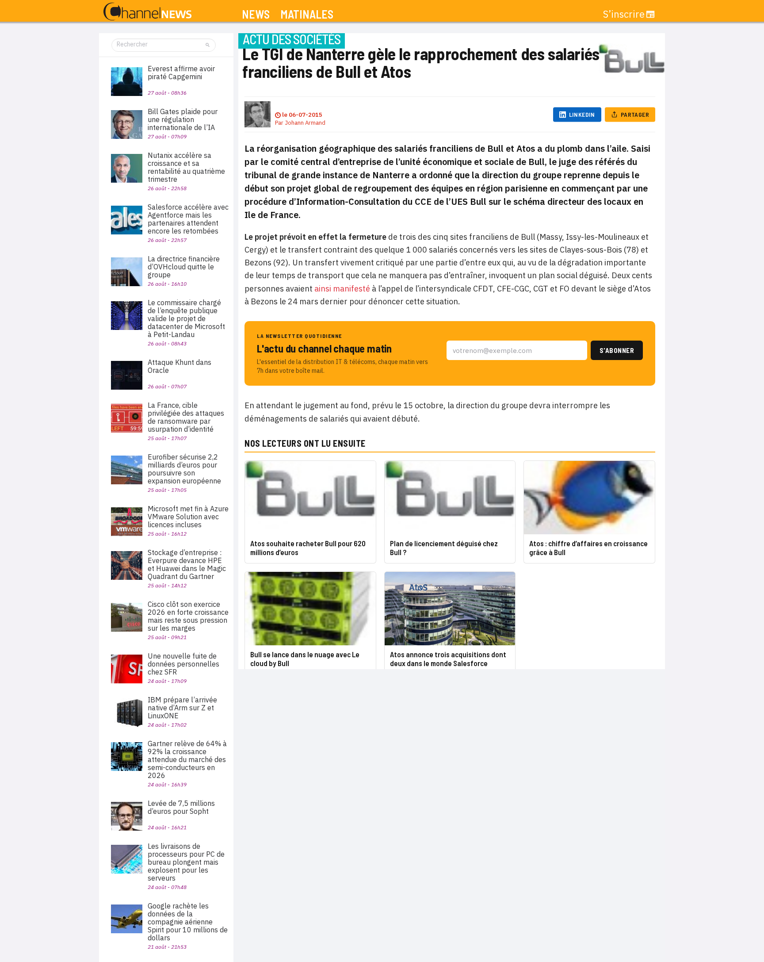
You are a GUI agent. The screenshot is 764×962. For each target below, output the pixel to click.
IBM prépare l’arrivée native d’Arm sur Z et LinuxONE (182, 707)
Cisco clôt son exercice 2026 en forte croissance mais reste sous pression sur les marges (188, 616)
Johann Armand (305, 122)
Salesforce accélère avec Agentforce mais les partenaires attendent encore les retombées (188, 219)
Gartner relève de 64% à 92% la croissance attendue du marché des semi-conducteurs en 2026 (187, 759)
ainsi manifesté (342, 289)
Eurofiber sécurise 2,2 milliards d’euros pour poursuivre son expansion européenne (184, 468)
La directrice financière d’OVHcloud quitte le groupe (184, 266)
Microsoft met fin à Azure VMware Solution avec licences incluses (188, 516)
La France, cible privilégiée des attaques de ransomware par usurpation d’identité (186, 417)
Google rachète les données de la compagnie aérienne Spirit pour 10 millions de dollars (188, 921)
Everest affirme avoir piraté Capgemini (181, 72)
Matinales (306, 14)
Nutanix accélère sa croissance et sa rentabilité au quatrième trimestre (186, 167)
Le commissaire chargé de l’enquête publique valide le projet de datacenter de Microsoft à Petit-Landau (186, 318)
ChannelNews (147, 12)
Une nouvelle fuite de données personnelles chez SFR (183, 664)
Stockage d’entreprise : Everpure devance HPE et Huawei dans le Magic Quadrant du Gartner (187, 564)
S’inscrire (624, 14)
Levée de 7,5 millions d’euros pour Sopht (181, 807)
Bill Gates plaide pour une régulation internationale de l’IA (183, 119)
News (256, 14)
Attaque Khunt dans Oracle (179, 366)
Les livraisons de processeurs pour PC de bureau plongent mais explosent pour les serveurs (186, 862)
